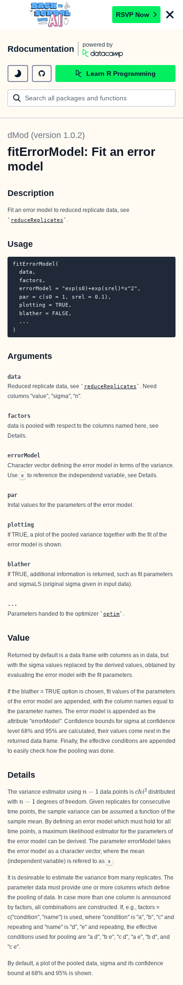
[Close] (169, 14)
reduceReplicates (37, 220)
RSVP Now (132, 14)
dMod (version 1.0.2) (46, 135)
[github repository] (42, 73)
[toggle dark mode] (18, 73)
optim (111, 614)
